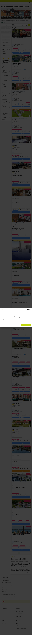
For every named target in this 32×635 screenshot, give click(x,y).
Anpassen (15, 324)
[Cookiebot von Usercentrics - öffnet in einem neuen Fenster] (27, 309)
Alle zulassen (26, 324)
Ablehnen (5, 324)
